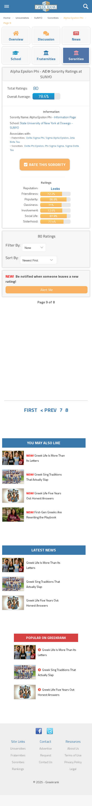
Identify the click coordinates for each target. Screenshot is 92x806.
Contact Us (45, 762)
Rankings (18, 769)
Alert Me (46, 289)
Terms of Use (73, 755)
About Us (73, 748)
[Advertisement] (46, 349)
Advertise (45, 748)
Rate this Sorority (46, 164)
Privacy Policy (73, 762)
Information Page (65, 117)
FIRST (30, 410)
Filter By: (13, 245)
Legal (73, 769)
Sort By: (12, 258)
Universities (18, 748)
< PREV (48, 410)
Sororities (18, 762)
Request (45, 755)
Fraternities (18, 755)
